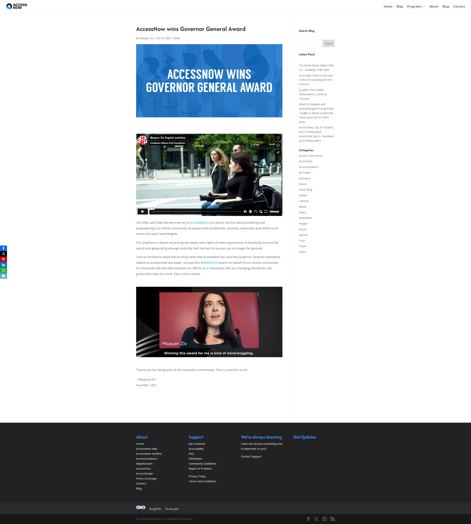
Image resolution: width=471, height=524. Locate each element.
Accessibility (196, 448)
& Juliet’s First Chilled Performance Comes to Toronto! (313, 94)
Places (303, 229)
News (177, 38)
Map (400, 6)
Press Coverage (146, 478)
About (433, 6)
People (303, 223)
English (155, 509)
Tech (302, 240)
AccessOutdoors (309, 167)
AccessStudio (144, 473)
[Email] (3, 276)
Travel (302, 246)
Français (172, 509)
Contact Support (251, 456)
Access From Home (311, 155)
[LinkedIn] (3, 265)
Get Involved (197, 443)
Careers (141, 483)
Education (305, 178)
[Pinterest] (3, 259)
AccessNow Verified (149, 453)
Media (302, 206)
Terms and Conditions (202, 481)
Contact (459, 6)
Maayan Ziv (146, 38)
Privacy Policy (197, 476)
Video (302, 252)
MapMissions (144, 463)
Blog (445, 6)
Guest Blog (305, 189)
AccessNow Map (146, 448)
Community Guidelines (203, 463)
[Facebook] (3, 248)
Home (388, 6)
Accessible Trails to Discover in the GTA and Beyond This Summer (316, 80)
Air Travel (304, 172)
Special (303, 235)
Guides (303, 195)
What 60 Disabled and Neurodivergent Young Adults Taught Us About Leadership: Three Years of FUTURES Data (316, 112)
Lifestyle (304, 201)
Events (303, 184)
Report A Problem (200, 468)
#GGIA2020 (209, 262)
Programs (414, 6)
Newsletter (305, 218)
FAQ (191, 453)
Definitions (195, 458)
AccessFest (305, 161)
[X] (3, 254)
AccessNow (198, 222)
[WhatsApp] (3, 270)
